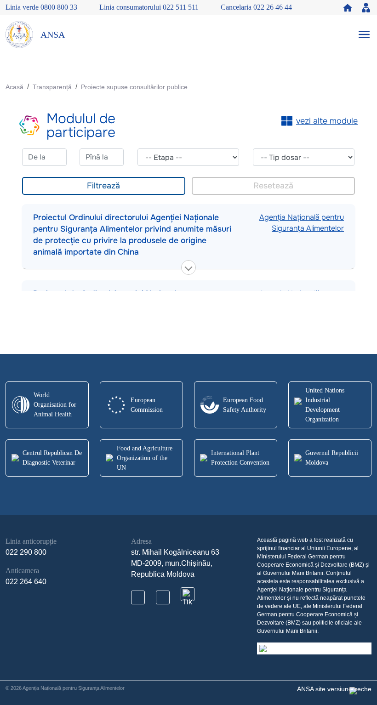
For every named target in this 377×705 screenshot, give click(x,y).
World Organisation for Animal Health (55, 405)
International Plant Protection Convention (240, 457)
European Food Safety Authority (244, 405)
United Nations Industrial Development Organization (324, 405)
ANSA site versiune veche (334, 689)
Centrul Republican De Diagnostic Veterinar (52, 457)
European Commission (147, 405)
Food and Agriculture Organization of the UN (144, 458)
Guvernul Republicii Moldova (331, 457)
